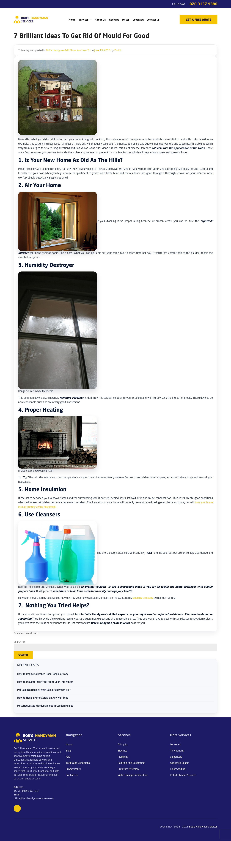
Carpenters (176, 756)
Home (72, 19)
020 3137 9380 (203, 4)
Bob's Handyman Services (203, 826)
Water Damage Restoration (132, 775)
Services (83, 19)
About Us (100, 19)
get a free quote (198, 19)
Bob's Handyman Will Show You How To (68, 50)
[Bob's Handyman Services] (31, 19)
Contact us (153, 19)
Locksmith (175, 744)
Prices (125, 19)
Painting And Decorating (131, 762)
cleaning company (142, 597)
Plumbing (123, 756)
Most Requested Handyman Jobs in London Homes (45, 705)
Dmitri (117, 50)
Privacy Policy (73, 768)
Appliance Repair (179, 762)
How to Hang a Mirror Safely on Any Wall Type (42, 697)
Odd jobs (123, 744)
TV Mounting (177, 750)
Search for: (19, 641)
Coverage (138, 19)
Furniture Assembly (128, 768)
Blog (68, 750)
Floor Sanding (177, 768)
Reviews (114, 19)
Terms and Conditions (78, 762)
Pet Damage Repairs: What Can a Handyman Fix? (44, 689)
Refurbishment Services (183, 775)
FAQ (68, 756)
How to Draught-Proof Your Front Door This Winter (45, 681)
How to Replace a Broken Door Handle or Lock (42, 674)
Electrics (122, 750)
